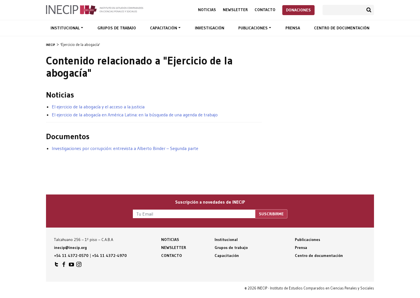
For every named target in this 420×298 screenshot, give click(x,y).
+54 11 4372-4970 (109, 255)
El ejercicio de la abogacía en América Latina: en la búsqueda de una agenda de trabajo (135, 114)
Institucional (66, 28)
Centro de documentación (341, 28)
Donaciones (298, 10)
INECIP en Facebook (64, 266)
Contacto (265, 9)
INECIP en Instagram (78, 266)
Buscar (368, 10)
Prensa (292, 28)
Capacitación (164, 28)
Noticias (207, 9)
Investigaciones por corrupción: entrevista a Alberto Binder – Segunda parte (125, 148)
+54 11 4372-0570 (71, 255)
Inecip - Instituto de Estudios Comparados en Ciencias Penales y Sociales (94, 9)
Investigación (209, 28)
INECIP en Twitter (56, 266)
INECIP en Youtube (71, 266)
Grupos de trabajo (116, 28)
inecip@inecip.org (70, 247)
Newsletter (235, 9)
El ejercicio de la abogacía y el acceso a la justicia (98, 107)
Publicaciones (253, 28)
